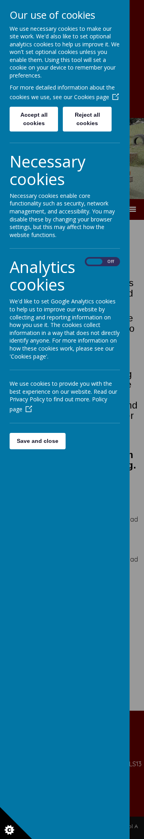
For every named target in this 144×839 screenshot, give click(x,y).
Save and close (37, 441)
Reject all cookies (87, 119)
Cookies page (91, 97)
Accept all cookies (34, 119)
